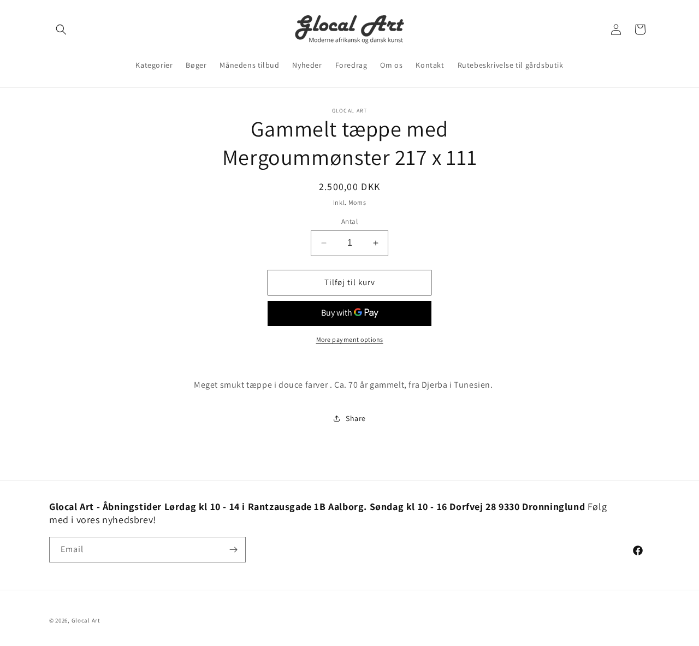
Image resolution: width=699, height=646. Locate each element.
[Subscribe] (233, 549)
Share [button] (356, 418)
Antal (349, 221)
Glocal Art (86, 620)
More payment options (349, 339)
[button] (61, 29)
